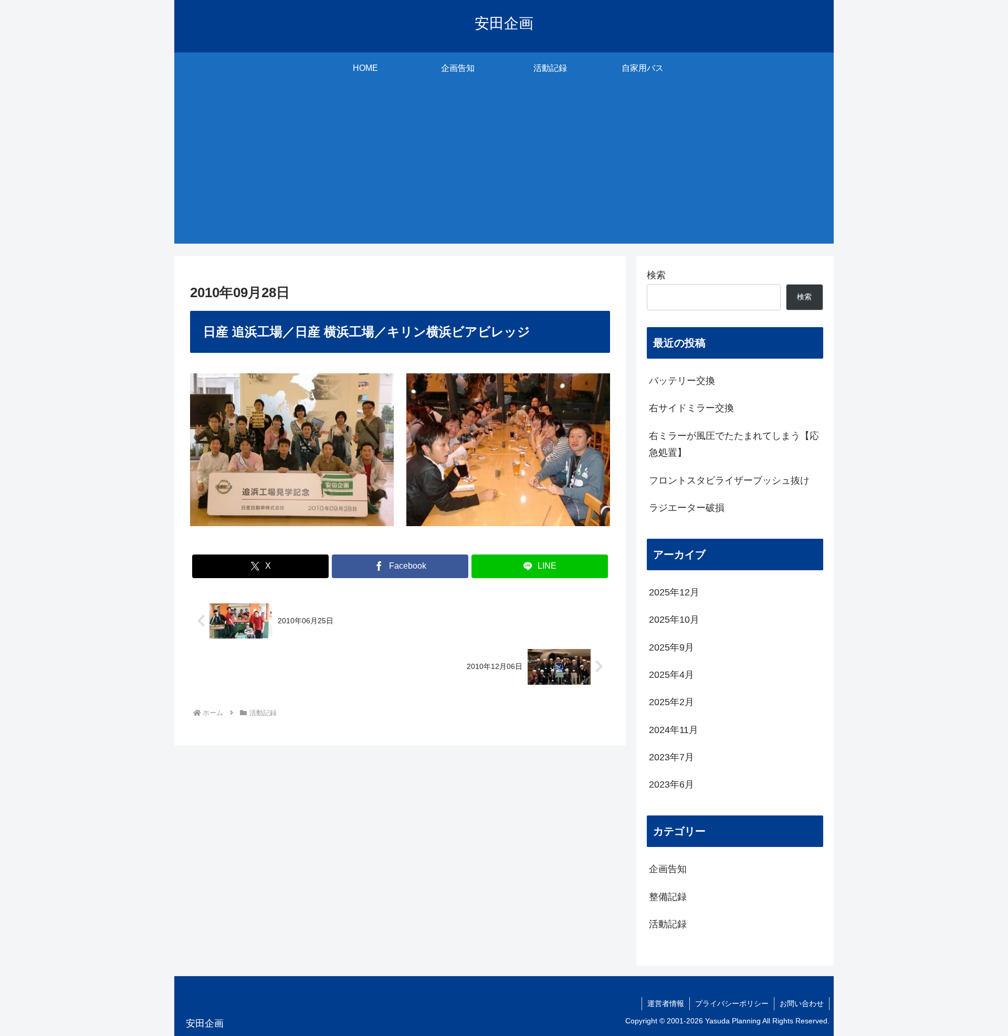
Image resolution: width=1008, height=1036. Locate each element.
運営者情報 (665, 1003)
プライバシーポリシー (732, 1003)
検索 (656, 275)
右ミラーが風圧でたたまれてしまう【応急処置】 (734, 444)
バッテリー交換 (682, 380)
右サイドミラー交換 (691, 408)
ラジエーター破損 (686, 508)
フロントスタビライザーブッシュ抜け (729, 480)
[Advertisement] (504, 170)
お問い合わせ (802, 1003)
